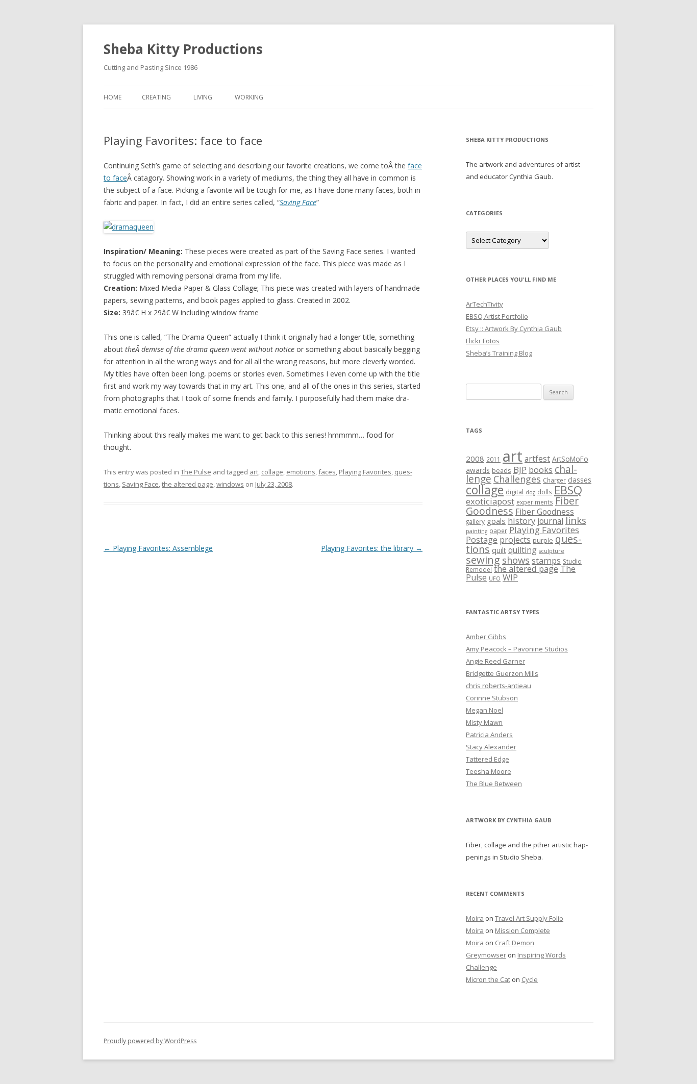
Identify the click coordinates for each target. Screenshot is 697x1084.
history (521, 520)
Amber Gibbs (486, 636)
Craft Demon (514, 942)
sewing (483, 559)
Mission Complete (522, 930)
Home (112, 97)
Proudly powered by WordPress (150, 1041)
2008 (475, 458)
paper (498, 530)
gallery (475, 521)
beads (501, 470)
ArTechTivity (484, 304)
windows (230, 484)
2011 (493, 459)
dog (530, 492)
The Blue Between (494, 783)
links (575, 520)
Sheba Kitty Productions (183, 49)
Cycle (529, 979)
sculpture (551, 550)
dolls (544, 492)
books (541, 469)
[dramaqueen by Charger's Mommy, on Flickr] (129, 227)
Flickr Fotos (483, 340)
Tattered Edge (487, 759)
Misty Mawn (484, 722)
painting (476, 531)
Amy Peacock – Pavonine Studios (517, 648)
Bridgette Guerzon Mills (502, 673)
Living (202, 97)
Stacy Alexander (491, 746)
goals (496, 521)
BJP (520, 469)
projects (515, 539)
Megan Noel (484, 710)
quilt (499, 550)
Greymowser (486, 955)
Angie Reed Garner (495, 661)
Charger (554, 480)
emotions (300, 471)
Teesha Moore (488, 771)
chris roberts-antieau (498, 685)
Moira (475, 918)
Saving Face (298, 202)
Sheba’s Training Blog (499, 353)
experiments (534, 502)
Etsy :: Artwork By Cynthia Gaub (514, 328)
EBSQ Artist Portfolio (497, 316)
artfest (537, 458)
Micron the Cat (488, 979)
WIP (510, 577)
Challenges (517, 479)
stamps (546, 560)
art (254, 471)
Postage (481, 539)
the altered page (187, 484)
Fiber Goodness (544, 511)
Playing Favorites (365, 471)
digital (515, 491)
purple (543, 540)
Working (249, 97)
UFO (495, 578)
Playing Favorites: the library (371, 548)
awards (478, 470)
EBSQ (568, 489)
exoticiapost (490, 501)
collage (272, 471)
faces (327, 471)
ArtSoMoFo (570, 459)
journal (550, 520)
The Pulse (196, 471)
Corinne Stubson (492, 697)
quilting (522, 550)
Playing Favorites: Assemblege (158, 548)
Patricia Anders (489, 734)
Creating (156, 97)
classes (579, 480)
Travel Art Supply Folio (529, 918)
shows (516, 559)
